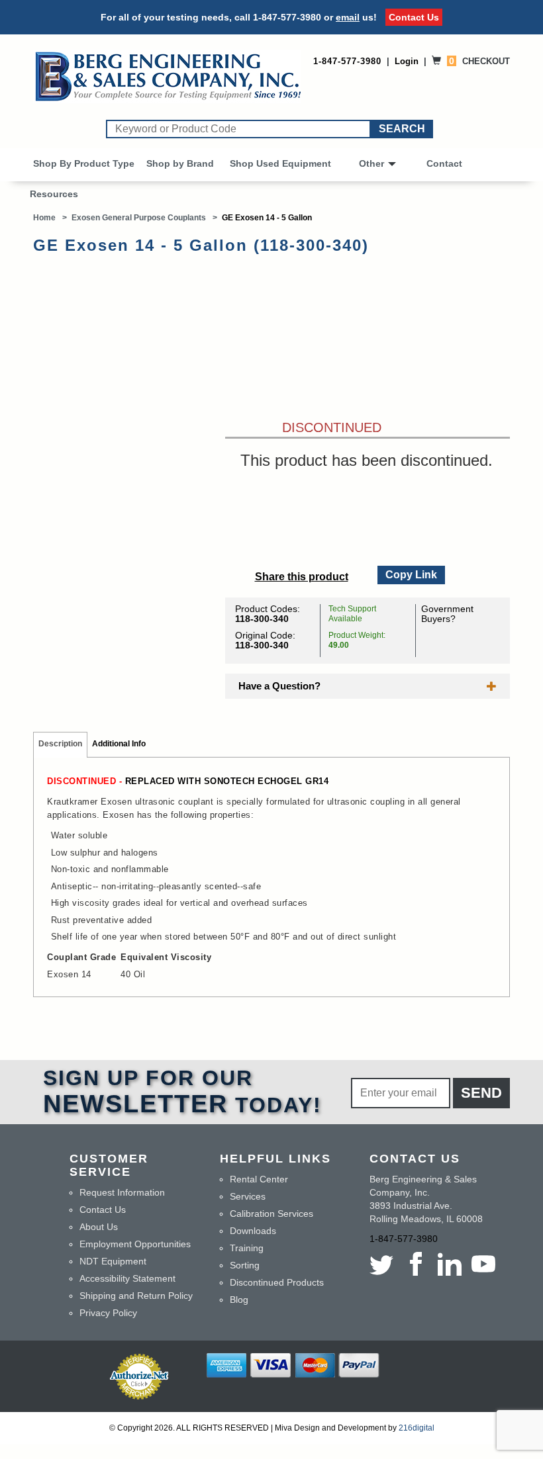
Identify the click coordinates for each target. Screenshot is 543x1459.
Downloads (253, 1230)
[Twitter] (384, 1264)
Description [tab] (60, 743)
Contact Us (414, 17)
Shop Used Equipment (280, 163)
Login (407, 61)
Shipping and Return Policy (136, 1295)
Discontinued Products (277, 1282)
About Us (98, 1226)
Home (44, 217)
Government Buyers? (447, 613)
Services (248, 1196)
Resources (54, 194)
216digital (416, 1428)
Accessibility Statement (127, 1278)
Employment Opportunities (135, 1244)
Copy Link (410, 573)
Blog (239, 1299)
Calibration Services (271, 1213)
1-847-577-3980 (287, 17)
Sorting (245, 1265)
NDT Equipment (112, 1261)
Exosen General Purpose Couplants (139, 217)
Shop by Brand (180, 163)
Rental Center (259, 1179)
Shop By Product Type (83, 163)
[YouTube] (483, 1264)
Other (371, 163)
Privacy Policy (108, 1312)
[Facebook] (415, 1264)
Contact (444, 163)
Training (247, 1248)
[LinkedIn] (449, 1264)
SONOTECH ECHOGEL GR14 (266, 781)
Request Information (122, 1192)
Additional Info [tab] (119, 743)
